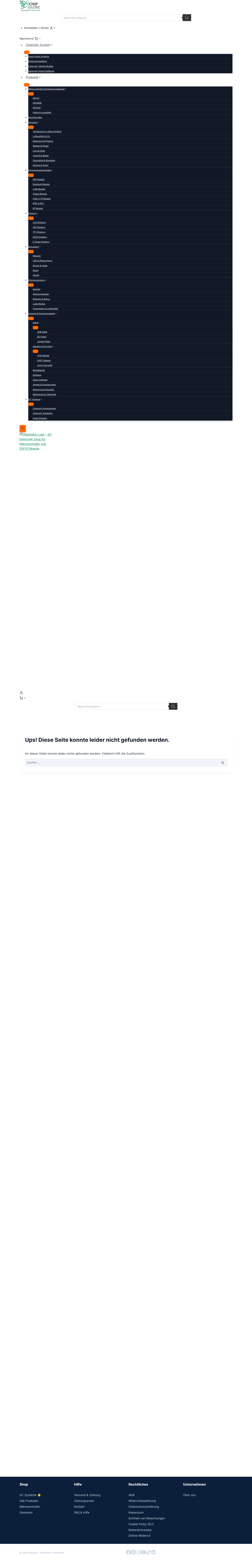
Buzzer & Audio (40, 265)
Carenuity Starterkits (43, 413)
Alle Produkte (29, 1501)
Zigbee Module (40, 194)
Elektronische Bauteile (43, 389)
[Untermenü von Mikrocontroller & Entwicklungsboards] (31, 94)
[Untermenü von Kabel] (35, 327)
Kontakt (79, 1506)
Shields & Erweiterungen (44, 384)
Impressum (136, 1512)
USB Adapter (43, 355)
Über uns (189, 1495)
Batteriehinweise (140, 1530)
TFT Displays (39, 232)
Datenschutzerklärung (144, 1506)
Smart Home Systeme (38, 56)
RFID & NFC (38, 203)
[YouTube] (143, 1553)
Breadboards (39, 370)
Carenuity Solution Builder (40, 66)
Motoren (37, 256)
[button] (54, 28)
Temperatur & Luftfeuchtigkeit (47, 131)
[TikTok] (148, 1553)
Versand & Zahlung (87, 1495)
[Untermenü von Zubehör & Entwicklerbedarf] (31, 318)
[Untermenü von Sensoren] (31, 127)
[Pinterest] (133, 1553)
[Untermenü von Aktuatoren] (31, 251)
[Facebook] (128, 1553)
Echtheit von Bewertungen (147, 1518)
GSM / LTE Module (42, 198)
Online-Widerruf (139, 1535)
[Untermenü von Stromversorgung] (31, 285)
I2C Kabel (41, 336)
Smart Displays (40, 418)
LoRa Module (39, 189)
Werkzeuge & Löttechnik (44, 394)
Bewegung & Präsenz (43, 141)
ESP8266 (37, 103)
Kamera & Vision (40, 165)
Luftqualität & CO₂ (41, 136)
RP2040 (37, 107)
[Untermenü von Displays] (31, 218)
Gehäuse (37, 375)
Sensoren (26, 1512)
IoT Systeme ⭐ (30, 1495)
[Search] (187, 17)
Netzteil (36, 289)
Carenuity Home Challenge (41, 71)
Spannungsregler (41, 294)
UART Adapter (44, 360)
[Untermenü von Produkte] (26, 84)
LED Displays (39, 227)
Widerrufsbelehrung (142, 1501)
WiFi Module (39, 179)
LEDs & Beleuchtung (42, 260)
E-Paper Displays (41, 241)
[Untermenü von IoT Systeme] (31, 404)
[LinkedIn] (153, 1553)
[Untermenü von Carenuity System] (26, 52)
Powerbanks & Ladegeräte (45, 308)
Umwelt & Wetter (41, 155)
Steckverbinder (40, 380)
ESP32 (36, 98)
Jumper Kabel (43, 341)
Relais (36, 270)
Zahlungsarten (84, 1501)
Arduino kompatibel (42, 112)
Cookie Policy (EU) (141, 1524)
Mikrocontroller (30, 1506)
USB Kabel (42, 332)
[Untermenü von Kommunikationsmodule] (31, 175)
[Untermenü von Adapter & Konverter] (35, 351)
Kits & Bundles (35, 117)
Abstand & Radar (41, 146)
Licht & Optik (39, 151)
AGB (132, 1495)
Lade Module (39, 303)
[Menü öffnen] (23, 428)
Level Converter (44, 365)
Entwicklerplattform (37, 61)
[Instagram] (138, 1553)
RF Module (38, 208)
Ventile (36, 275)
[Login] (126, 692)
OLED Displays (40, 237)
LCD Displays (39, 222)
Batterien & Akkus (41, 299)
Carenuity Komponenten (44, 408)
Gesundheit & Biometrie (44, 160)
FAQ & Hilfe (81, 1512)
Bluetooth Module (41, 184)
